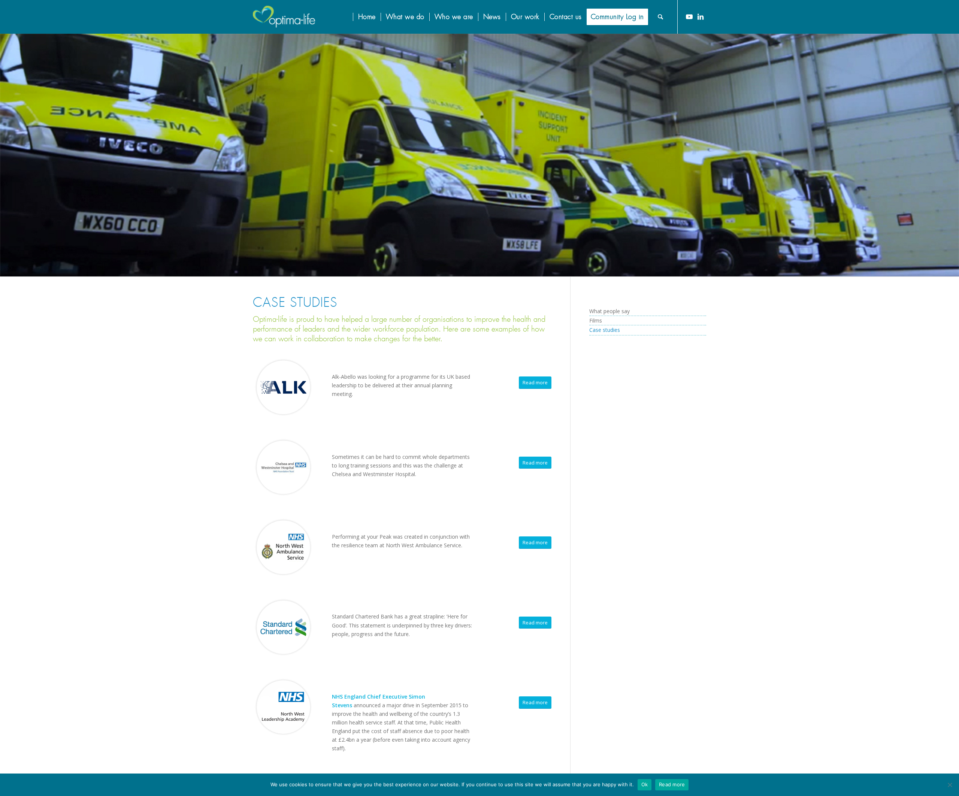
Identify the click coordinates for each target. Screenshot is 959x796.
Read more (672, 784)
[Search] (660, 17)
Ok (644, 784)
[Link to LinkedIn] (700, 16)
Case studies (604, 329)
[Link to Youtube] (689, 16)
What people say (609, 311)
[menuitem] (348, 17)
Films (595, 320)
